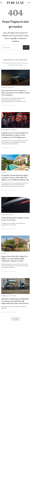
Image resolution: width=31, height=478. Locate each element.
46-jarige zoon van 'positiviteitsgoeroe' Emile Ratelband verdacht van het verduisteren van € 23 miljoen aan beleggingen (14, 135)
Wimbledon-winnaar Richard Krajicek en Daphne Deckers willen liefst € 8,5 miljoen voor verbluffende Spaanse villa (15, 177)
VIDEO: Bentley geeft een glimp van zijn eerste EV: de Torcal (15, 219)
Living (3, 172)
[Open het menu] (1, 3)
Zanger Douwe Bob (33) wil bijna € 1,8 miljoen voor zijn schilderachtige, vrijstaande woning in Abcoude (14, 258)
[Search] (26, 47)
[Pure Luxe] (15, 2)
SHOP (28, 2)
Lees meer (15, 319)
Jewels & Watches (8, 295)
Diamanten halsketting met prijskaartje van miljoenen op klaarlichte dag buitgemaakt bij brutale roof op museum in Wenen (15, 301)
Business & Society (9, 129)
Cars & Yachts (7, 87)
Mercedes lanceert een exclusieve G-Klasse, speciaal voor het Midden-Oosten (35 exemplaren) (15, 92)
